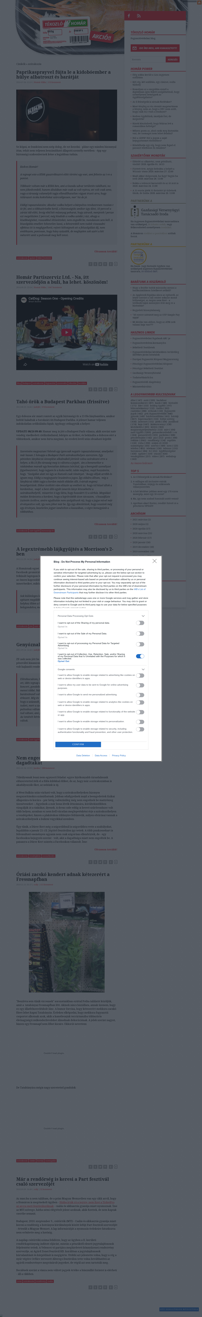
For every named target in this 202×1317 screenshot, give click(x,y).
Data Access (101, 755)
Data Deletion (83, 755)
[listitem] (101, 616)
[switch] (140, 623)
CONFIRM (78, 744)
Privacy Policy (119, 755)
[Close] (156, 562)
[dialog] (101, 658)
